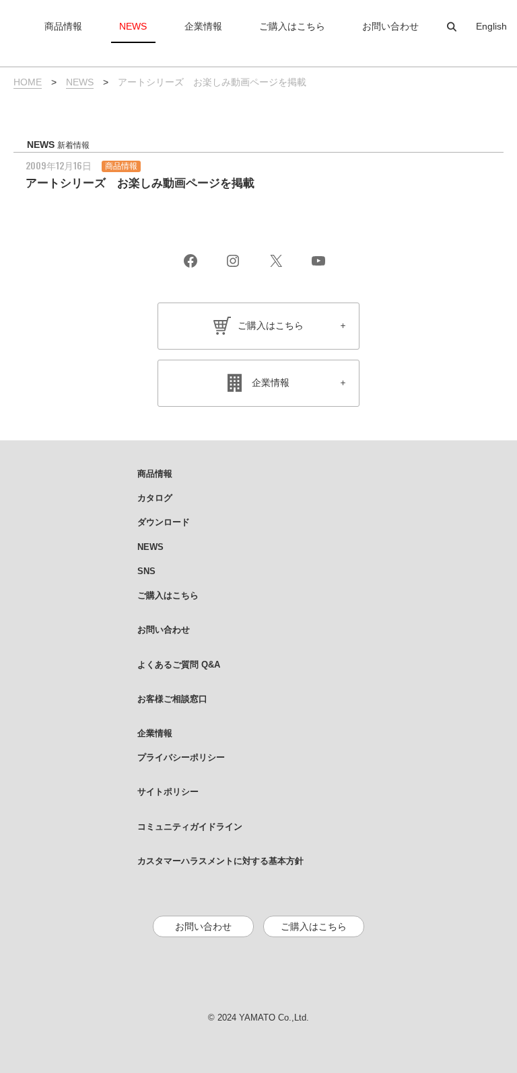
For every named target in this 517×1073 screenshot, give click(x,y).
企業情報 (270, 382)
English (491, 26)
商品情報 (121, 166)
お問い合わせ (203, 926)
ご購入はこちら (271, 325)
